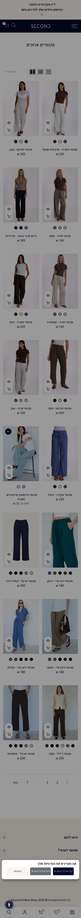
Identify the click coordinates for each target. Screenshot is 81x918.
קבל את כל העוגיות (63, 871)
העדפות (18, 871)
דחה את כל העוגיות (40, 871)
